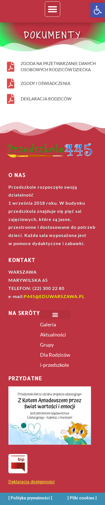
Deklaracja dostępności (31, 482)
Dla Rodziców (55, 355)
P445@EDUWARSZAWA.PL (54, 296)
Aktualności (53, 334)
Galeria (48, 324)
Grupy (47, 345)
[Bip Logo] (17, 463)
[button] (97, 10)
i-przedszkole (54, 365)
